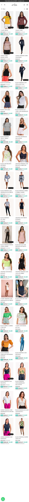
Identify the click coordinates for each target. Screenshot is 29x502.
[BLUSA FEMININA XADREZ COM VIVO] (22, 427)
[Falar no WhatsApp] (3, 499)
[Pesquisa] (4, 4)
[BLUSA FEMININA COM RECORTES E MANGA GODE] (7, 454)
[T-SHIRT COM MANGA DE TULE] (22, 315)
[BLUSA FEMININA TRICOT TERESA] (7, 126)
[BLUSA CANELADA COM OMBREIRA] (22, 288)
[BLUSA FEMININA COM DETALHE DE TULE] (22, 72)
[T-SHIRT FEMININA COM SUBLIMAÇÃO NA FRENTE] (7, 288)
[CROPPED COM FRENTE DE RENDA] (22, 207)
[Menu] (1, 4)
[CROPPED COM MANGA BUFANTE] (7, 261)
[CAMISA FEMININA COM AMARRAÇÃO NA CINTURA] (7, 400)
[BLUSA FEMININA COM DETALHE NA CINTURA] (22, 454)
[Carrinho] (27, 4)
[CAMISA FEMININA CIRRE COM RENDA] (22, 45)
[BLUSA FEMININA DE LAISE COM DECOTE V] (22, 400)
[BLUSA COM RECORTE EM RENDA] (7, 153)
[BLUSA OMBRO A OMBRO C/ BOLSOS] (7, 315)
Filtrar (4, 9)
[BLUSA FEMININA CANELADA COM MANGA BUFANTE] (7, 342)
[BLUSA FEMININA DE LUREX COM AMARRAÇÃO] (22, 99)
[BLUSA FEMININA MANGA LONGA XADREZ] (7, 234)
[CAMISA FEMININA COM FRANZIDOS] (7, 427)
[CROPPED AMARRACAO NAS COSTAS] (22, 126)
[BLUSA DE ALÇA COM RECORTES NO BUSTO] (22, 234)
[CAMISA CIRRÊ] (22, 20)
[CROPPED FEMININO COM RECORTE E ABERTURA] (22, 153)
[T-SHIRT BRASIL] (7, 20)
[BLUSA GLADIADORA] (7, 72)
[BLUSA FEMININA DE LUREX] (7, 207)
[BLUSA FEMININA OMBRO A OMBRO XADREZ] (22, 180)
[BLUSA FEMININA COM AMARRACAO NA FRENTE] (7, 180)
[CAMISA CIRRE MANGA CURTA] (7, 45)
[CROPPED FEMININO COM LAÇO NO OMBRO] (22, 261)
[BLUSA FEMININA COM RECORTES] (22, 342)
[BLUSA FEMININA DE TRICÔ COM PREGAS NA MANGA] (22, 482)
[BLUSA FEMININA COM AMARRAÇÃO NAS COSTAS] (22, 371)
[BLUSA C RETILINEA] (7, 99)
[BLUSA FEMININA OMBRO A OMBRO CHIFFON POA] (7, 482)
